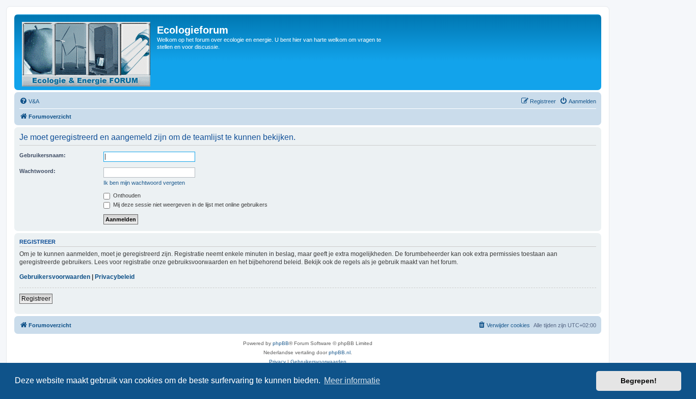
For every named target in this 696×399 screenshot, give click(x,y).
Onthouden (126, 195)
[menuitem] (29, 101)
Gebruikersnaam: (42, 155)
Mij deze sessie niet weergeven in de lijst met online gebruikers (189, 205)
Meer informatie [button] (352, 380)
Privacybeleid (115, 276)
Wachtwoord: (37, 171)
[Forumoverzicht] (87, 52)
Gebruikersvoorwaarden (54, 276)
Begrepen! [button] (639, 381)
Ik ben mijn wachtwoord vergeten (144, 183)
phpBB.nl (340, 352)
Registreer (35, 298)
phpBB (281, 343)
